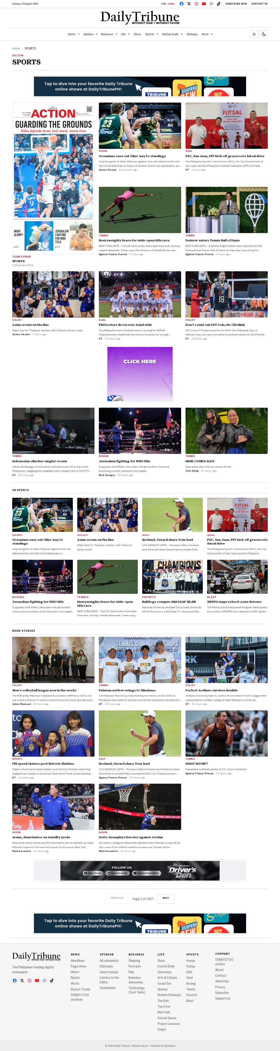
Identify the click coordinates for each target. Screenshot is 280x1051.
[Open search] (254, 34)
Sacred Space (167, 1018)
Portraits (135, 966)
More (205, 34)
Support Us (260, 3)
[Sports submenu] (157, 34)
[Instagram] (196, 3)
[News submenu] (78, 34)
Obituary (192, 34)
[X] (189, 3)
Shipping (134, 961)
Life (123, 34)
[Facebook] (181, 3)
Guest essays (109, 972)
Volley (190, 966)
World (75, 984)
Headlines (77, 961)
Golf (189, 972)
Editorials (106, 966)
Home (16, 48)
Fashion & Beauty (169, 995)
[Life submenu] (129, 34)
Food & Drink (166, 966)
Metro (75, 972)
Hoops (190, 961)
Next (166, 898)
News (71, 34)
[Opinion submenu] (96, 34)
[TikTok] (218, 3)
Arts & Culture (167, 978)
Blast (190, 1001)
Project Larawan (169, 1024)
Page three (78, 966)
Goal (189, 978)
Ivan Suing (192, 470)
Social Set (164, 984)
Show (137, 34)
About (219, 970)
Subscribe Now (236, 3)
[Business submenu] (116, 34)
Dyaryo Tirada (80, 989)
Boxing (191, 984)
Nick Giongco (107, 475)
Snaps (162, 1029)
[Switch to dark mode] (264, 34)
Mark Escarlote (21, 851)
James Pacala (107, 169)
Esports (191, 995)
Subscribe (222, 993)
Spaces (163, 989)
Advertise (222, 981)
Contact (220, 975)
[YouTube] (203, 3)
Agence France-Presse (113, 254)
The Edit (163, 1001)
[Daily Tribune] (140, 18)
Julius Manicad (21, 704)
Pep (131, 972)
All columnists (109, 961)
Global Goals (170, 34)
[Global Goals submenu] (181, 34)
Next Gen (164, 1012)
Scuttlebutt (108, 988)
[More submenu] (212, 34)
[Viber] (211, 3)
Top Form (164, 1006)
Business (107, 34)
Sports (149, 34)
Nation (75, 978)
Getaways (165, 972)
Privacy (220, 987)
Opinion (88, 34)
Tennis (190, 989)
